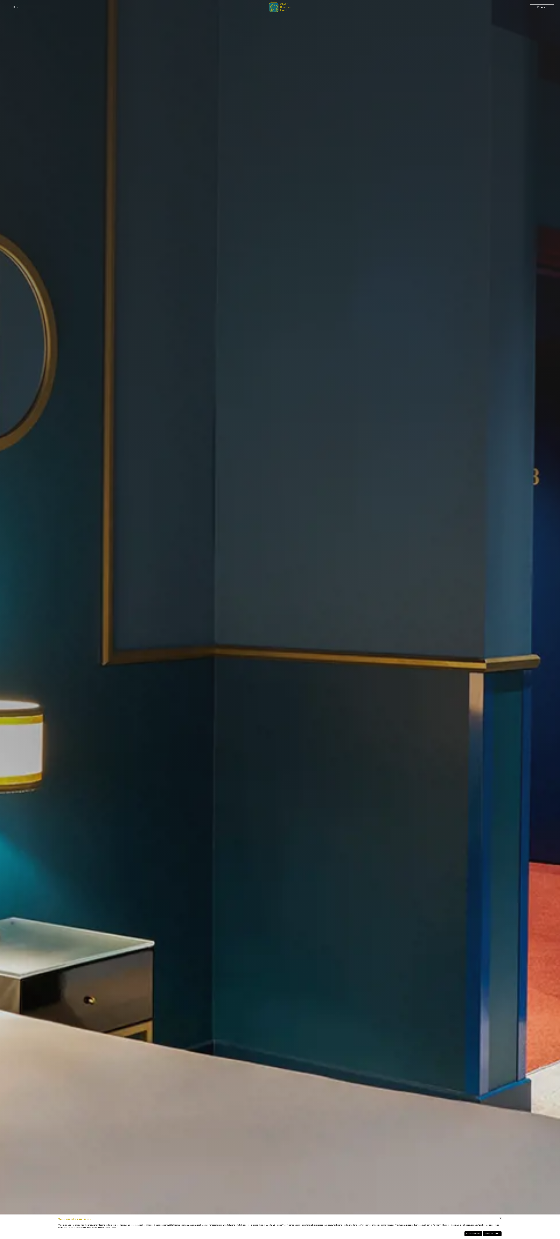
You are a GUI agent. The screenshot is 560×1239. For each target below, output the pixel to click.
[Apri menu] (8, 7)
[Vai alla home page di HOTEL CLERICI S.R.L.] (280, 7)
